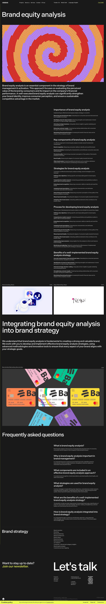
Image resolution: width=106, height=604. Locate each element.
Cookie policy (50, 602)
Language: (73, 2)
